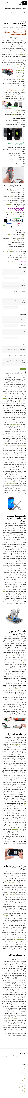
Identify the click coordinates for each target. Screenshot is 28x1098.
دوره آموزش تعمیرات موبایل (13, 249)
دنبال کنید (23, 1078)
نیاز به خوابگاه (22, 355)
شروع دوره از (22, 349)
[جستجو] (7, 3)
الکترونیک (18, 76)
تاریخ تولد (23, 285)
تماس (4, 251)
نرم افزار (24, 1091)
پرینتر (24, 1068)
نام (24, 271)
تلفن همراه (23, 325)
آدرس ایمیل (23, 319)
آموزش (17, 27)
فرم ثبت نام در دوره (22, 264)
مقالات (24, 1089)
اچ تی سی (10, 212)
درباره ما (24, 1076)
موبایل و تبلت (8, 27)
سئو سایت (23, 1080)
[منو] (4, 3)
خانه (25, 1074)
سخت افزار (13, 27)
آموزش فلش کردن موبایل (18, 214)
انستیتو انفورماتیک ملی (22, 29)
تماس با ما (23, 1070)
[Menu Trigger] (24, 3)
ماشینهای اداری (22, 1086)
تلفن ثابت (23, 331)
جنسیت (23, 291)
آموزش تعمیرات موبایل (20, 37)
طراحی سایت (22, 1084)
